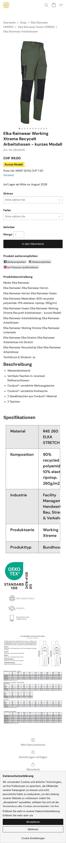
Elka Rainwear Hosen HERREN (36, 27)
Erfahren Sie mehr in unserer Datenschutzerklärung (31, 811)
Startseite (9, 22)
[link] (33, 837)
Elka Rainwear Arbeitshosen (20, 31)
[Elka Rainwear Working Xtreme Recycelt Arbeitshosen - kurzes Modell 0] (33, 81)
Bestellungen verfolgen (33, 757)
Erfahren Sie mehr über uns (18, 815)
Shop (23, 22)
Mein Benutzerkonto (33, 745)
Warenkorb (33, 769)
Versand (8, 175)
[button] (6, 5)
